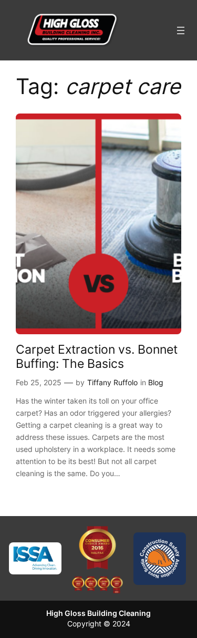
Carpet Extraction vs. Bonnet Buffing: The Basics (97, 356)
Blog (155, 382)
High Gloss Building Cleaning (98, 613)
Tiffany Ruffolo (112, 382)
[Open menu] (180, 30)
